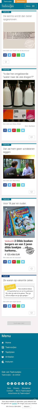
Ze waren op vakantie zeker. (18, 280)
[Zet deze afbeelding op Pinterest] (14, 55)
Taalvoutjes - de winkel (11, 375)
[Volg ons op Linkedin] (26, 383)
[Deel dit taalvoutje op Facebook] (5, 55)
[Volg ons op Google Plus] (19, 383)
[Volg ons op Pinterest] (22, 383)
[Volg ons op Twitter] (15, 383)
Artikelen (9, 357)
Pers (9, 388)
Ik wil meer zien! (19, 323)
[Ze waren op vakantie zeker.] (19, 291)
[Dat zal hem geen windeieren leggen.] (19, 167)
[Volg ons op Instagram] (12, 383)
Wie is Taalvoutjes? (23, 391)
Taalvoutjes (8, 1)
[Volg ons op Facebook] (8, 383)
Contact (10, 391)
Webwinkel (21, 1)
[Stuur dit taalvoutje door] (23, 55)
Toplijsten (10, 352)
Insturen (9, 361)
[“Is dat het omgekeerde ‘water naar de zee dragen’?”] (19, 101)
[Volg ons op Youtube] (29, 383)
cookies (14, 403)
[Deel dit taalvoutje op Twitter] (9, 55)
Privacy (16, 388)
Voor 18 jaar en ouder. (14, 203)
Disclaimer (26, 388)
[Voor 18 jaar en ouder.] (19, 230)
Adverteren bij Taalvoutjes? (19, 393)
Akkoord (26, 406)
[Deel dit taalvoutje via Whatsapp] (18, 55)
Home (8, 342)
